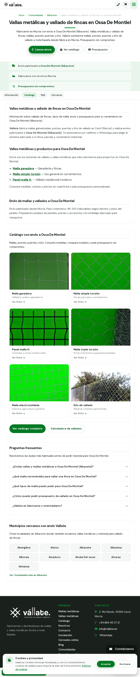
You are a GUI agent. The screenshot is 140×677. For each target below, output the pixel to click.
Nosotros (64, 625)
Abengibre (23, 547)
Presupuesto (100, 49)
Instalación (65, 635)
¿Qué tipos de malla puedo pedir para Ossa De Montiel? (47, 486)
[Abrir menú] (134, 4)
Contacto (64, 630)
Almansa (24, 566)
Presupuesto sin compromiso (36, 86)
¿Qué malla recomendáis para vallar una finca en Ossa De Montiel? (54, 476)
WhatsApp (105, 635)
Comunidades (35, 15)
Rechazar (125, 664)
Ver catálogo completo (27, 428)
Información (11, 95)
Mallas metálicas (68, 611)
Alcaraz (116, 557)
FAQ (43, 95)
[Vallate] (58, 4)
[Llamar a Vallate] (118, 4)
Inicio (21, 15)
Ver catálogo (71, 49)
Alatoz (55, 547)
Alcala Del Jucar (85, 557)
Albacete (52, 15)
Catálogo (29, 95)
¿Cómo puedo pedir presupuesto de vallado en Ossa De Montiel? (53, 496)
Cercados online (68, 640)
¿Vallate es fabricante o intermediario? (37, 506)
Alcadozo (55, 557)
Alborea (24, 557)
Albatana (116, 547)
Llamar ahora (43, 49)
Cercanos (56, 95)
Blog (61, 644)
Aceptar (106, 664)
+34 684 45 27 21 (109, 622)
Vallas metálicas (68, 616)
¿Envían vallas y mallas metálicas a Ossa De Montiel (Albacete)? (52, 466)
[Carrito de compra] (125, 4)
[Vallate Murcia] (30, 620)
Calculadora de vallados (66, 428)
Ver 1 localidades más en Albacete (28, 575)
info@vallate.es (108, 629)
